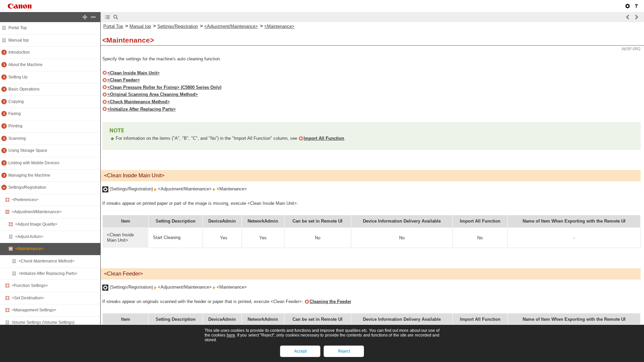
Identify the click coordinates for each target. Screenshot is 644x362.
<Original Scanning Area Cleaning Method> (152, 94)
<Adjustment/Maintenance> (37, 211)
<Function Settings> (30, 285)
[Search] (115, 17)
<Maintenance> (29, 248)
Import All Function (324, 138)
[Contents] (107, 17)
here (231, 335)
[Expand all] (85, 17)
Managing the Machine (29, 175)
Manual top (18, 40)
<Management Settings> (34, 310)
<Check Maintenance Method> (46, 261)
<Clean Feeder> (123, 79)
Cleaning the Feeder (330, 301)
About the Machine (25, 64)
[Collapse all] (93, 17)
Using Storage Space (27, 150)
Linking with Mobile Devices (33, 163)
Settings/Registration (27, 187)
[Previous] (628, 17)
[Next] (636, 17)
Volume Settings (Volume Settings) (43, 322)
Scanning (17, 138)
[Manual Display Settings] (627, 6)
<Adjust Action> (29, 236)
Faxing (14, 113)
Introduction (19, 52)
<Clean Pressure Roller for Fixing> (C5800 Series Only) (164, 87)
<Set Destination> (28, 298)
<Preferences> (25, 199)
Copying (16, 101)
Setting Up (18, 77)
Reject (344, 351)
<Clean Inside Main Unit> (133, 72)
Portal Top (17, 27)
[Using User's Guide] (636, 6)
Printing (15, 126)
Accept (300, 351)
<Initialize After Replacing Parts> (47, 273)
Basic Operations (24, 89)
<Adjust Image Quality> (36, 224)
